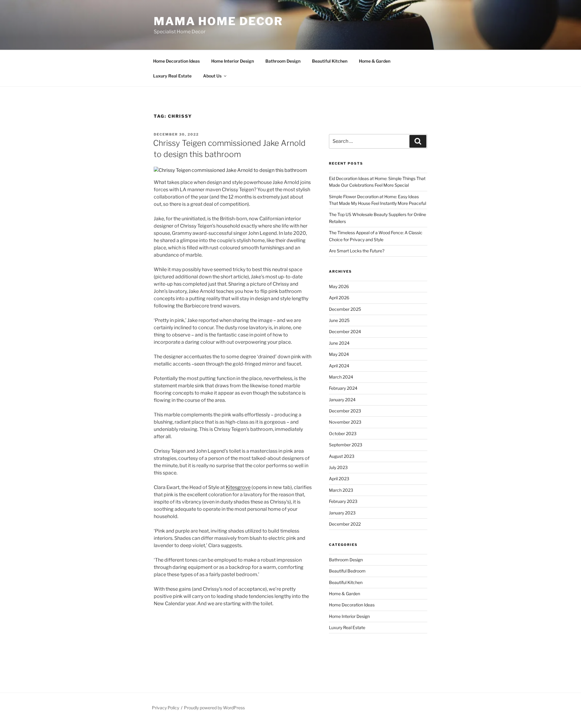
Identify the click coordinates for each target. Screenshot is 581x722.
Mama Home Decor (218, 21)
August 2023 (341, 456)
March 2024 (341, 376)
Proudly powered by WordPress (214, 707)
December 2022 (345, 524)
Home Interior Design (232, 61)
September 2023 (345, 444)
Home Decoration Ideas (176, 61)
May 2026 (339, 286)
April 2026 (339, 297)
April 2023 (339, 478)
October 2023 (342, 433)
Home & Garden (374, 61)
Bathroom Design (282, 61)
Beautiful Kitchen (329, 61)
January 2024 (342, 399)
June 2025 (339, 320)
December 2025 (345, 309)
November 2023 (345, 422)
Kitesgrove (238, 487)
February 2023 (343, 501)
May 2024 (339, 354)
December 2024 (345, 331)
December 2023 (345, 410)
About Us (212, 75)
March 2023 (341, 490)
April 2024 (339, 365)
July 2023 (338, 467)
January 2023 (342, 512)
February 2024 (343, 388)
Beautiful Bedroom (347, 570)
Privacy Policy (165, 707)
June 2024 (339, 343)
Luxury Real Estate (172, 75)
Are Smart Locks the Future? (356, 250)
